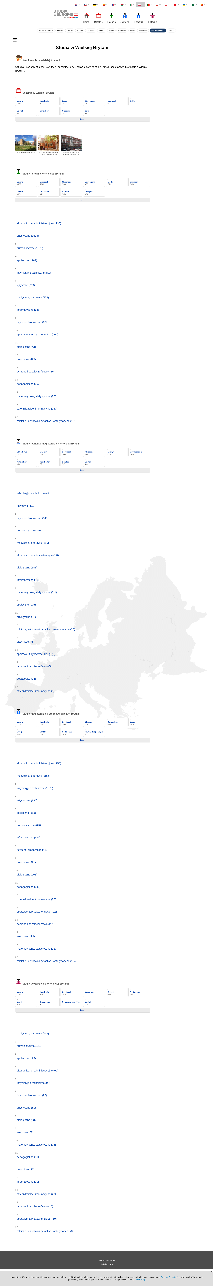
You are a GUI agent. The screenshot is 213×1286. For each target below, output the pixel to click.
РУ (160, 5)
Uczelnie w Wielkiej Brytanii (38, 92)
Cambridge (89, 993)
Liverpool (111, 102)
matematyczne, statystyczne (37, 396)
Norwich (65, 193)
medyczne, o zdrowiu (33, 297)
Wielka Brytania (157, 30)
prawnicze (26, 359)
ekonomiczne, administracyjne (39, 223)
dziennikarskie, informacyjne (37, 408)
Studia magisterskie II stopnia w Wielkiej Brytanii (51, 713)
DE (97, 5)
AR (196, 5)
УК (187, 5)
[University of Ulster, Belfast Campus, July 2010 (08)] (71, 145)
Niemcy (102, 30)
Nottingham (22, 463)
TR (178, 5)
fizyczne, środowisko (32, 322)
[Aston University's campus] (25, 144)
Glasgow (66, 112)
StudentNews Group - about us (106, 1260)
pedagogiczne (28, 383)
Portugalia (122, 30)
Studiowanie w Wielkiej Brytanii (41, 60)
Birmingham (90, 102)
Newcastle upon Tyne (94, 733)
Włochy (171, 30)
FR (115, 5)
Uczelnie (98, 22)
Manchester (45, 102)
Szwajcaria (143, 30)
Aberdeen (89, 453)
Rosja (132, 30)
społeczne (27, 260)
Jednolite (124, 22)
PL (142, 5)
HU (124, 5)
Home (86, 22)
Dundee (65, 463)
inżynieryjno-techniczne (34, 272)
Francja (80, 30)
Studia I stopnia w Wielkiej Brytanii (43, 173)
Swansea (134, 183)
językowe (26, 285)
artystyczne (28, 235)
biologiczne (27, 346)
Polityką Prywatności (169, 1277)
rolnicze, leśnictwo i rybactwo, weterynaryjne (46, 420)
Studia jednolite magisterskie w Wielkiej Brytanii (51, 443)
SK (169, 5)
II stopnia (138, 22)
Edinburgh (66, 453)
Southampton (136, 453)
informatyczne (28, 309)
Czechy (70, 30)
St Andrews (22, 453)
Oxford (110, 993)
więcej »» (83, 119)
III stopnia (152, 22)
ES (106, 5)
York (87, 112)
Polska (111, 30)
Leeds (64, 102)
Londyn (20, 102)
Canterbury (44, 112)
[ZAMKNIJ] (139, 1279)
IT (133, 5)
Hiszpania (91, 30)
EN (79, 5)
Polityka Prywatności (106, 1264)
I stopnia (111, 22)
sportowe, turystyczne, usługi (37, 334)
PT (151, 5)
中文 (205, 5)
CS (88, 5)
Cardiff (20, 193)
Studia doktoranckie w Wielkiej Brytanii (45, 983)
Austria (60, 30)
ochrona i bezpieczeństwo (35, 371)
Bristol (20, 112)
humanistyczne (30, 248)
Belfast (133, 102)
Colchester (44, 193)
